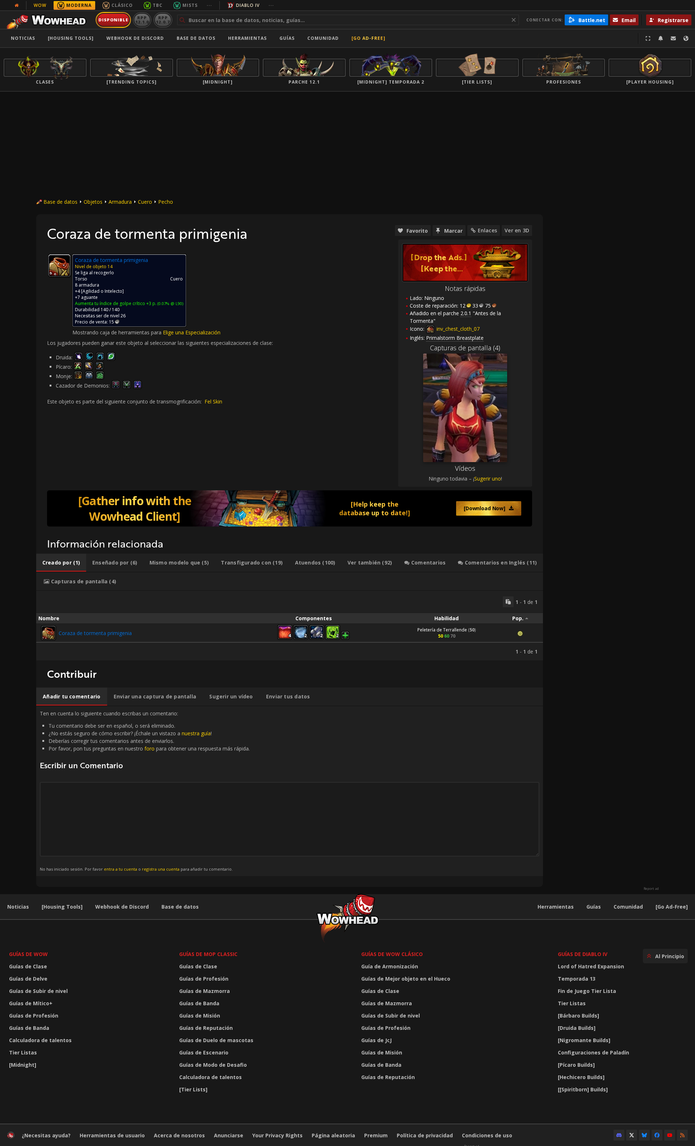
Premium (376, 1135)
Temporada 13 (576, 978)
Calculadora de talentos (40, 1040)
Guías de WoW (28, 954)
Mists (190, 5)
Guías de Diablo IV (582, 954)
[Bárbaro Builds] (578, 1015)
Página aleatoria (333, 1135)
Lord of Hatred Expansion (591, 966)
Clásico (122, 5)
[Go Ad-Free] (368, 38)
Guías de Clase (28, 966)
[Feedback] (673, 38)
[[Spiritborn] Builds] (583, 1089)
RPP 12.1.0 (142, 20)
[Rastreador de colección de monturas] (289, 508)
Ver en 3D (517, 230)
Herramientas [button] (247, 38)
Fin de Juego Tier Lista (587, 991)
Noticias (23, 38)
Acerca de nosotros (179, 1135)
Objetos (93, 201)
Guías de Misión (199, 1015)
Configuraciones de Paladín (593, 1052)
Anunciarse (228, 1135)
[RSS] (682, 1135)
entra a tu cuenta (120, 869)
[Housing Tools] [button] (71, 38)
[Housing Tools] (62, 906)
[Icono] (59, 265)
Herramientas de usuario (112, 1135)
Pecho (165, 201)
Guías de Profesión (33, 1015)
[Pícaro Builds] (576, 1064)
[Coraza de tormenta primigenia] (48, 633)
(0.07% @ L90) (169, 303)
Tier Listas (23, 1052)
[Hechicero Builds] (581, 1077)
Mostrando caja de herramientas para (117, 332)
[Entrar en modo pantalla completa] (648, 38)
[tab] (61, 563)
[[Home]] (48, 20)
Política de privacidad (425, 1135)
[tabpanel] (289, 625)
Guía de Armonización (389, 966)
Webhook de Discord (135, 38)
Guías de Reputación (206, 1027)
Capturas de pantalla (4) (465, 347)
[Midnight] (22, 1064)
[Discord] (619, 1135)
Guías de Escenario (203, 1052)
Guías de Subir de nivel (38, 991)
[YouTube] (669, 1135)
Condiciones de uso (487, 1135)
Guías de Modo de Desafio (213, 1064)
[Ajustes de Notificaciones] (660, 38)
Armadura (120, 201)
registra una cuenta (161, 869)
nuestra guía (196, 733)
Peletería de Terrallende (442, 630)
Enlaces (487, 230)
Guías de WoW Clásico (392, 954)
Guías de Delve (28, 978)
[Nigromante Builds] (584, 1040)
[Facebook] (657, 1135)
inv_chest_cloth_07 (457, 328)
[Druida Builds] (576, 1027)
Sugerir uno (487, 478)
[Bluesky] (644, 1135)
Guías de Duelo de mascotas (216, 1040)
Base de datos (196, 38)
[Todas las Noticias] (16, 5)
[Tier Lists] (193, 1089)
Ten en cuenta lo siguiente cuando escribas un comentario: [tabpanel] (145, 791)
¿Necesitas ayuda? (46, 1135)
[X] (631, 1135)
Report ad (651, 889)
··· (209, 5)
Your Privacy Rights (277, 1135)
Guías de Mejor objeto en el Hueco (405, 978)
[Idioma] (686, 38)
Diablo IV (248, 5)
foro (149, 748)
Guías (287, 38)
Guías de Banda (29, 1027)
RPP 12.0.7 (162, 20)
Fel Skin (213, 401)
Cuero (145, 201)
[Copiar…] (508, 601)
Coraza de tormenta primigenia (95, 633)
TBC (158, 5)
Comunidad (323, 38)
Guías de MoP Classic (208, 954)
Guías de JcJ (376, 1040)
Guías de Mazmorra (204, 991)
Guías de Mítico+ (30, 1003)
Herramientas (556, 906)
